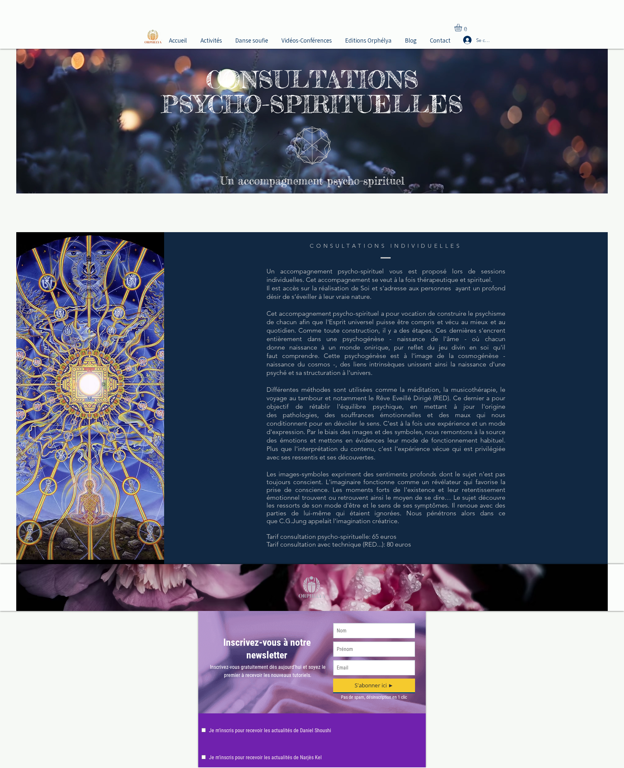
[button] (213, 39)
